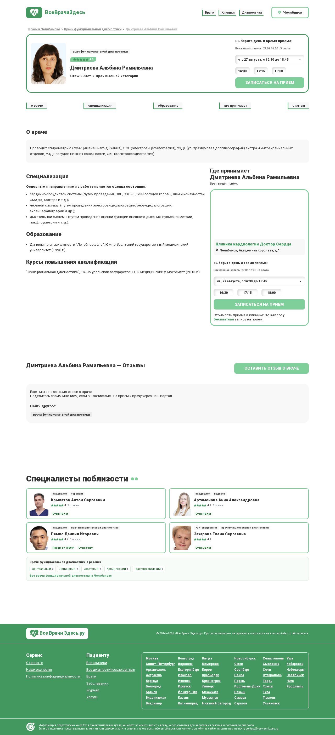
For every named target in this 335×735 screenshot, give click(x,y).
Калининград (188, 703)
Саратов (240, 703)
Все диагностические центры (110, 669)
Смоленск (271, 664)
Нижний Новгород (216, 703)
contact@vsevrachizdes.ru (262, 728)
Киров (207, 669)
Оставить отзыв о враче (271, 368)
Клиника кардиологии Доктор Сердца (253, 244)
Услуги (91, 697)
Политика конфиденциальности (53, 676)
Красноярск (211, 681)
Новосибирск (245, 658)
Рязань (239, 692)
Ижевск (184, 681)
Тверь (267, 681)
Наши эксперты (39, 669)
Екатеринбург (188, 669)
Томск (268, 686)
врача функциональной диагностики (61, 414)
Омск (238, 664)
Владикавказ (156, 697)
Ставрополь (272, 675)
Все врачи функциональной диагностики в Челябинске (71, 575)
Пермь (239, 681)
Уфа (290, 658)
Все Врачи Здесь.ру (61, 633)
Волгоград (186, 658)
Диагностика (252, 12)
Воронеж (185, 664)
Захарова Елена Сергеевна (220, 534)
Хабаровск (295, 664)
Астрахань (154, 675)
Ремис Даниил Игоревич (75, 534)
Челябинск (295, 675)
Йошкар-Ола (187, 692)
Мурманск (210, 697)
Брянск (151, 692)
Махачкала (210, 692)
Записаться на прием (269, 82)
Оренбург (241, 669)
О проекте (34, 663)
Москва (152, 658)
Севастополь (273, 658)
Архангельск (156, 669)
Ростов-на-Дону (247, 686)
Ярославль (295, 686)
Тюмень (269, 697)
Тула (266, 692)
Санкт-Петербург (160, 664)
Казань (183, 697)
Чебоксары (296, 669)
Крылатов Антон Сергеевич (78, 500)
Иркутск (184, 686)
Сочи (267, 669)
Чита (290, 681)
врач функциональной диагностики (100, 51)
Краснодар (210, 675)
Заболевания (97, 683)
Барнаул (152, 681)
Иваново (185, 675)
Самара (240, 697)
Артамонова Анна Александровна (226, 500)
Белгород (153, 686)
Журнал (92, 690)
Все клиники (96, 663)
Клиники (227, 12)
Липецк (208, 686)
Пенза (239, 675)
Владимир (154, 703)
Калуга (207, 658)
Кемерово (210, 664)
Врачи (209, 12)
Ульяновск (271, 703)
